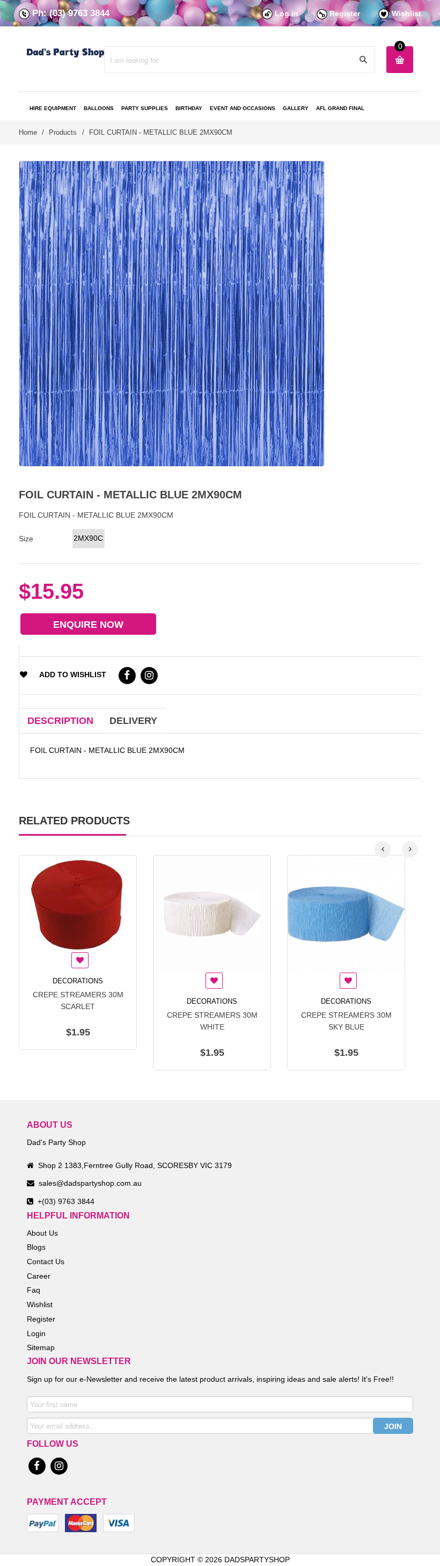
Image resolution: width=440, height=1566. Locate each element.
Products (63, 132)
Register (344, 13)
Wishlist (406, 13)
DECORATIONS (78, 981)
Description (60, 720)
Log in (286, 13)
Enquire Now (88, 624)
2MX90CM (89, 538)
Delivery (133, 720)
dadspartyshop (257, 1559)
